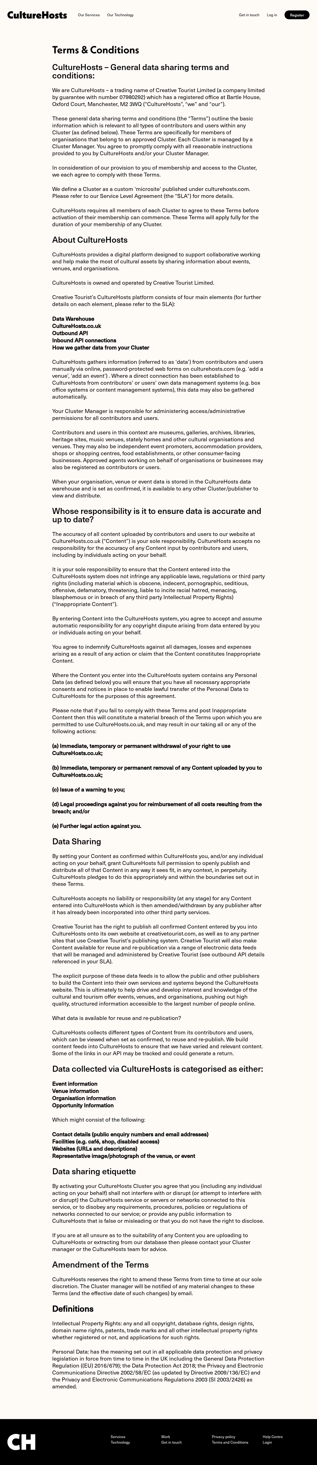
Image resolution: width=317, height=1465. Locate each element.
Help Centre (273, 1436)
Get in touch (249, 14)
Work (165, 1436)
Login (267, 1442)
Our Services (89, 14)
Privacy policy (223, 1436)
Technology (120, 1442)
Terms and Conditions (230, 1442)
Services (118, 1436)
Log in (272, 14)
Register (297, 14)
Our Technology (120, 14)
